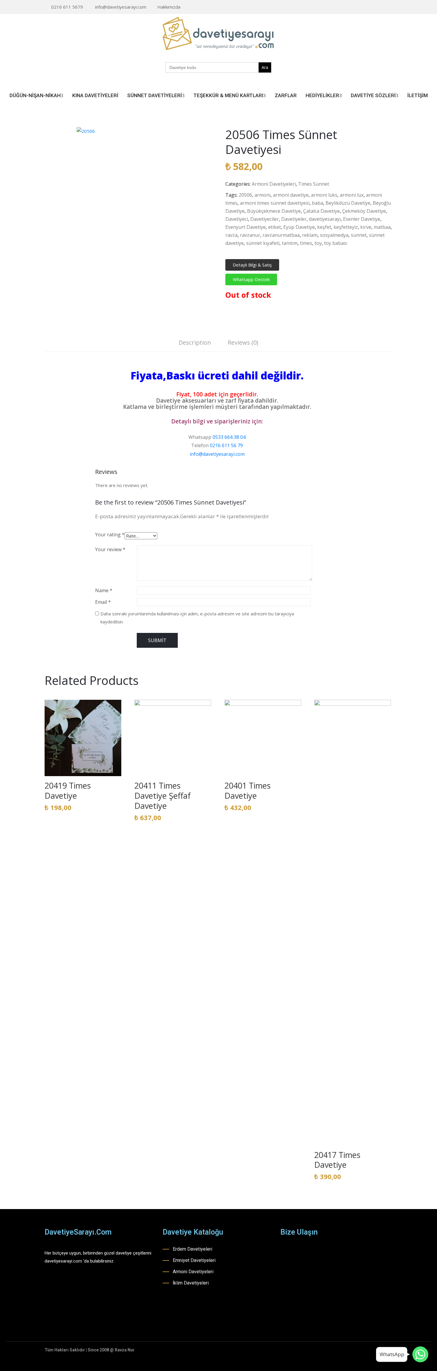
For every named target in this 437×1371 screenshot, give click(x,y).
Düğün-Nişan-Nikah (35, 95)
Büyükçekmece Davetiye (274, 211)
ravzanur (250, 235)
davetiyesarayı (325, 219)
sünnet (359, 235)
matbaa (382, 227)
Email (103, 602)
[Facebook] (363, 7)
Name (103, 590)
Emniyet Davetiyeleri (194, 1260)
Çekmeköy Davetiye (364, 211)
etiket (274, 227)
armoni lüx (352, 195)
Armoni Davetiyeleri (274, 184)
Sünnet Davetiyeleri (154, 95)
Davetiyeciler (264, 219)
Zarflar (286, 95)
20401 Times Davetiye (247, 790)
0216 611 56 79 (226, 445)
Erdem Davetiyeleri (192, 1249)
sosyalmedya (334, 235)
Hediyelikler (322, 95)
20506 (245, 195)
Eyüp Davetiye (299, 227)
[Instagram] (372, 7)
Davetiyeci (236, 219)
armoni (262, 195)
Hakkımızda (168, 7)
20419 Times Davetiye (68, 790)
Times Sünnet (313, 184)
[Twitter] (390, 7)
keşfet (324, 227)
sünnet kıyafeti (262, 243)
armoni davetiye (291, 195)
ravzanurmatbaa (281, 235)
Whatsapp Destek (251, 279)
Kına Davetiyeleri (95, 95)
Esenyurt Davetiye (245, 227)
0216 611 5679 (67, 7)
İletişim (417, 95)
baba (317, 203)
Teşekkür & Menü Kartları (228, 95)
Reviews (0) (243, 342)
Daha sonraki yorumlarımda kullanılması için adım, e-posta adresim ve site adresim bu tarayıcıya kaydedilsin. (197, 618)
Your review (110, 549)
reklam (309, 235)
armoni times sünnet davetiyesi (274, 203)
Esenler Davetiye (361, 219)
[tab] (194, 343)
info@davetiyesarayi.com (120, 7)
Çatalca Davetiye (321, 211)
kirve (365, 227)
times (306, 243)
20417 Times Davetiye (337, 1159)
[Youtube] (381, 7)
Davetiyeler (293, 219)
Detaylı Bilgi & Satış (252, 265)
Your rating (110, 534)
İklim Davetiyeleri (191, 1283)
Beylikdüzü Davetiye (348, 203)
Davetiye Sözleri (373, 95)
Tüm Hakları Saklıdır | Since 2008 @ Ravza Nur (90, 1350)
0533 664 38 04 (229, 437)
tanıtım (290, 243)
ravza (231, 235)
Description (195, 342)
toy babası (335, 243)
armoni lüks (324, 195)
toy (318, 243)
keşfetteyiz (346, 227)
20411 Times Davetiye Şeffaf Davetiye (162, 795)
